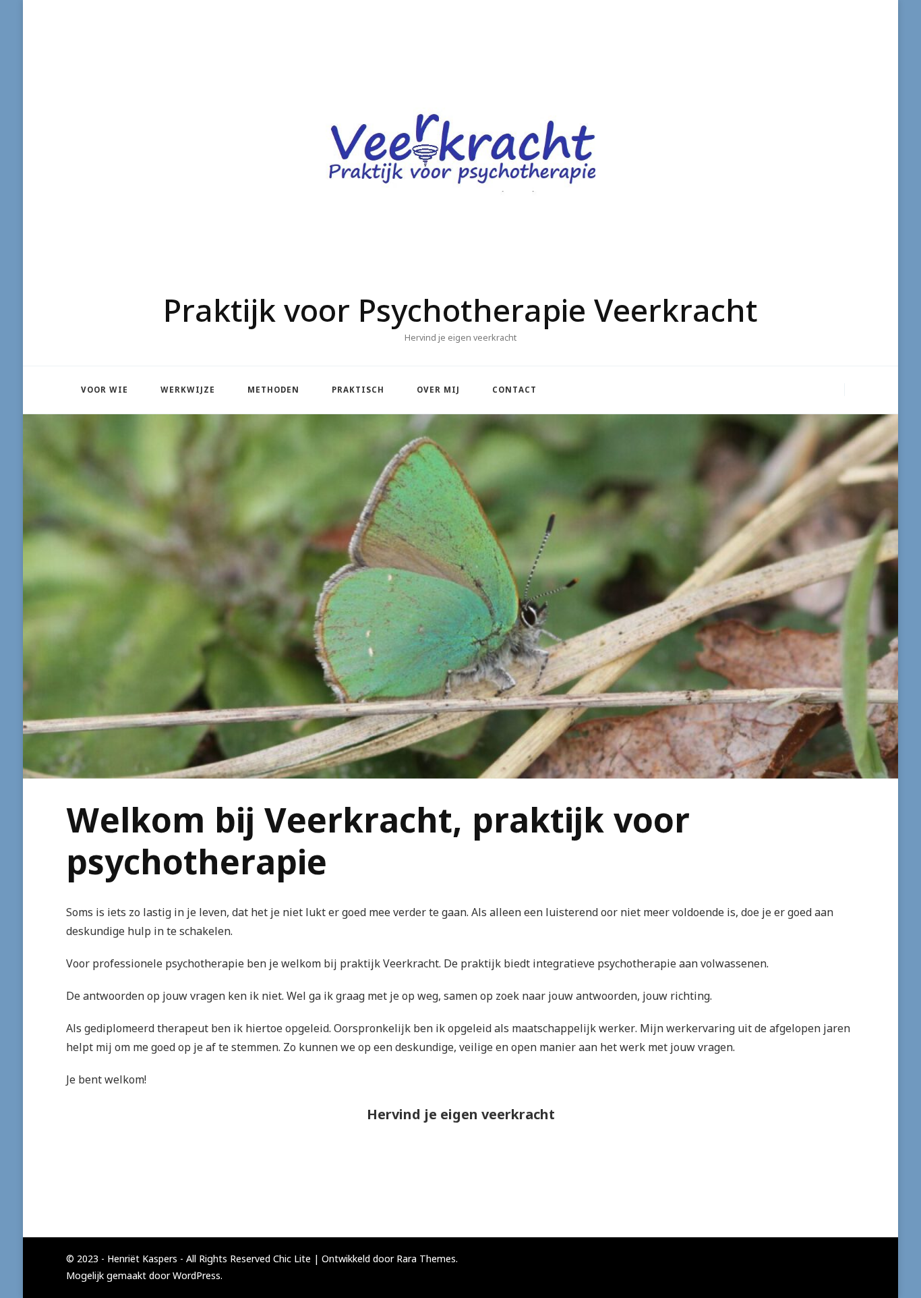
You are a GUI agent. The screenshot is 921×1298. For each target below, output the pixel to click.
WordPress (196, 1275)
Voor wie (104, 390)
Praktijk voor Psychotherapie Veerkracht (460, 310)
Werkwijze (187, 390)
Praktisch (358, 390)
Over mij (438, 390)
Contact (514, 390)
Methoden (273, 390)
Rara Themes (426, 1258)
